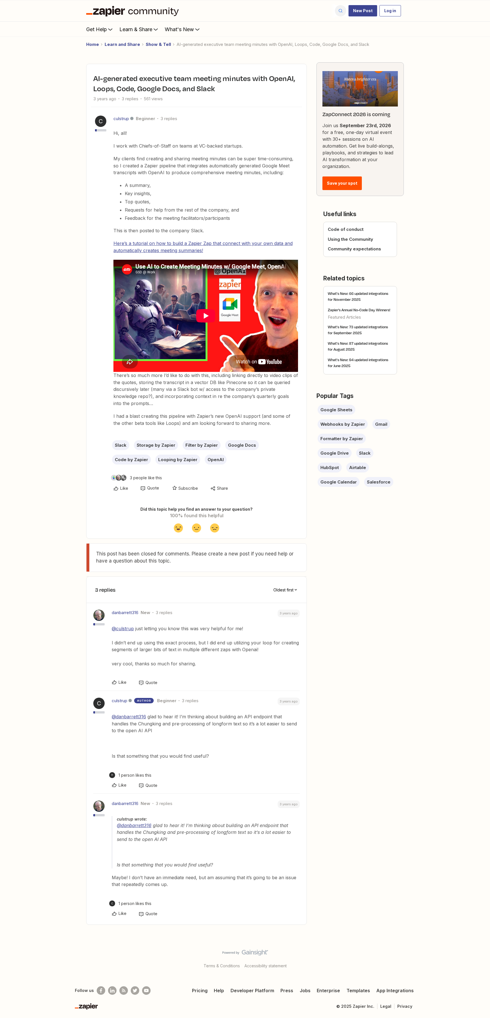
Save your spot (342, 183)
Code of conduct (346, 229)
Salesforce (378, 482)
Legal (385, 1006)
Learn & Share (135, 29)
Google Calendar (338, 482)
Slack (120, 445)
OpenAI (216, 459)
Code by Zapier (131, 459)
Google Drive (334, 453)
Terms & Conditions (222, 965)
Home (92, 44)
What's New (179, 29)
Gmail (381, 424)
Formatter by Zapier (341, 438)
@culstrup (123, 628)
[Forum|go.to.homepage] (133, 10)
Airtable (357, 467)
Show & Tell (158, 44)
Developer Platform (252, 990)
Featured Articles (344, 317)
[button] (363, 10)
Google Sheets (336, 409)
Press (286, 990)
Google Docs (242, 445)
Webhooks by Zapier (342, 424)
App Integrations (395, 990)
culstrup (121, 118)
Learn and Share (122, 44)
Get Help (96, 29)
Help (219, 990)
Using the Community (350, 239)
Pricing (200, 990)
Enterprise (328, 990)
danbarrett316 (125, 612)
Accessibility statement (265, 965)
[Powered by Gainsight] (245, 954)
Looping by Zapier (177, 459)
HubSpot (329, 467)
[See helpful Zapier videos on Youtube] (146, 990)
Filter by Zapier (201, 445)
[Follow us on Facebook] (101, 990)
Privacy (404, 1006)
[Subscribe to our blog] (123, 990)
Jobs (305, 990)
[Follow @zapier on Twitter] (135, 990)
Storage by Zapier (156, 445)
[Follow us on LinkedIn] (112, 990)
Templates (358, 990)
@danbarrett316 (129, 716)
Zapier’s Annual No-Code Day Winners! (359, 309)
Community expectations (354, 249)
